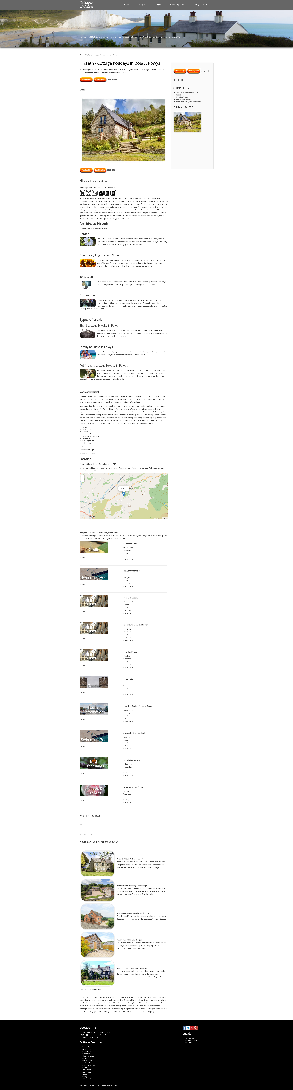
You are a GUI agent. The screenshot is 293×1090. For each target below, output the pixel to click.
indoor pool (86, 1067)
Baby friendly (86, 1049)
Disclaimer (188, 1043)
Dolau (115, 55)
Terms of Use (189, 1038)
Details (82, 557)
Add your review (86, 834)
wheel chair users (88, 1056)
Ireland (144, 1003)
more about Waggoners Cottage (154, 919)
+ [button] (82, 476)
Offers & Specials (177, 5)
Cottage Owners (200, 5)
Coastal (84, 1074)
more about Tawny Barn (136, 948)
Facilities (179, 95)
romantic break (87, 1061)
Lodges (158, 5)
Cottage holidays (92, 55)
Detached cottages (88, 1065)
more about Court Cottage (149, 867)
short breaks (86, 1063)
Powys (108, 55)
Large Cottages (87, 1051)
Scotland (136, 1003)
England (124, 1003)
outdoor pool (86, 1070)
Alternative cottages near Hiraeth (188, 102)
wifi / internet (86, 1079)
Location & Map (182, 97)
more (115, 1085)
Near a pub (86, 1054)
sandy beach (86, 1072)
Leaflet (165, 518)
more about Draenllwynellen (143, 894)
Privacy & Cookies (191, 1040)
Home (126, 5)
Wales (102, 55)
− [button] (82, 480)
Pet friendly (86, 1047)
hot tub (84, 1058)
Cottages (141, 5)
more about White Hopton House (152, 977)
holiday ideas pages (140, 536)
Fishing (84, 1077)
